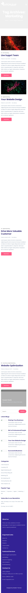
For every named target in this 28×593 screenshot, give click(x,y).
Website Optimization (12, 365)
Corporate (9, 491)
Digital (15, 491)
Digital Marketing (6, 97)
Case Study (5, 363)
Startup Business (5, 481)
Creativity (3, 467)
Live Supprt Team (10, 55)
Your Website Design (11, 99)
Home (6, 20)
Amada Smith (7, 400)
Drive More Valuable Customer (11, 232)
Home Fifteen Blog (5, 472)
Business (3, 491)
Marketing (3, 475)
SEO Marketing (6, 52)
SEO (2, 493)
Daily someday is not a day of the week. (12, 402)
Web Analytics (4, 483)
